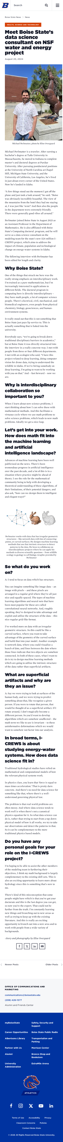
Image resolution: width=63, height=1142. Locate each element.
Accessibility (34, 1118)
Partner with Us (13, 1048)
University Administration (13, 1065)
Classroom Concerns (25, 1123)
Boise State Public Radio (44, 1032)
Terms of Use (18, 1118)
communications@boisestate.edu (22, 995)
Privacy (47, 1118)
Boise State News (13, 17)
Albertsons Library (15, 1038)
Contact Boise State (31, 1128)
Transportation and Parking (41, 1040)
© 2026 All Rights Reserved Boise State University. (31, 1135)
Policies (43, 1123)
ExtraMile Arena (40, 1063)
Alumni (9, 1054)
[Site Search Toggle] (46, 5)
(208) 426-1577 (13, 1000)
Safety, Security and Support (42, 1024)
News (27, 17)
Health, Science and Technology (23, 25)
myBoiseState (12, 1023)
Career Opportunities (16, 1032)
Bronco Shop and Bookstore (40, 1055)
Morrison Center (40, 1048)
